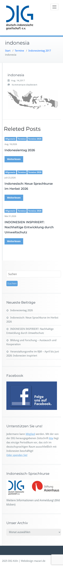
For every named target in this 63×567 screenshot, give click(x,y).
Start (7, 50)
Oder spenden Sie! (16, 455)
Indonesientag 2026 (20, 150)
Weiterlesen (14, 159)
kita (51, 438)
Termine (19, 50)
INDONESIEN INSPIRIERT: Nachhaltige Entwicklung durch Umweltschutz (29, 227)
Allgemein (10, 139)
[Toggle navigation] (54, 7)
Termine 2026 (34, 139)
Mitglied (30, 434)
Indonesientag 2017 (39, 50)
